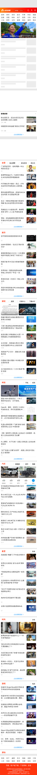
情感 (7, 761)
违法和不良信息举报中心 (18, 770)
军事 (23, 15)
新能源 (17, 464)
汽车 (29, 17)
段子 (7, 758)
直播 (2, 17)
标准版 (16, 10)
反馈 (29, 765)
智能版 (21, 10)
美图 (7, 17)
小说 (2, 20)
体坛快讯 (24, 163)
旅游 (13, 761)
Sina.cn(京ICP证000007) (14, 773)
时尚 (4, 619)
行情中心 (22, 301)
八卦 (2, 761)
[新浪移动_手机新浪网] (6, 10)
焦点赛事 (12, 163)
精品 (23, 20)
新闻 (2, 15)
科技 (29, 15)
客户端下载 (14, 765)
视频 (34, 15)
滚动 (4, 752)
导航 (7, 765)
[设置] (35, 10)
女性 (13, 20)
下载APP (32, 301)
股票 (23, 17)
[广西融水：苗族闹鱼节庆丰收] (18, 32)
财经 (7, 15)
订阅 (34, 758)
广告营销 (23, 765)
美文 (18, 758)
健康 (18, 20)
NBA (13, 17)
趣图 (13, 758)
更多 (34, 20)
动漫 (23, 761)
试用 (33, 383)
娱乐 (18, 15)
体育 (13, 15)
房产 (18, 17)
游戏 (4, 683)
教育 (7, 20)
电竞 (33, 684)
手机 (26, 383)
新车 (26, 464)
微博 (29, 20)
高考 (33, 551)
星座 (34, 17)
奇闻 (2, 758)
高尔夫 (33, 163)
